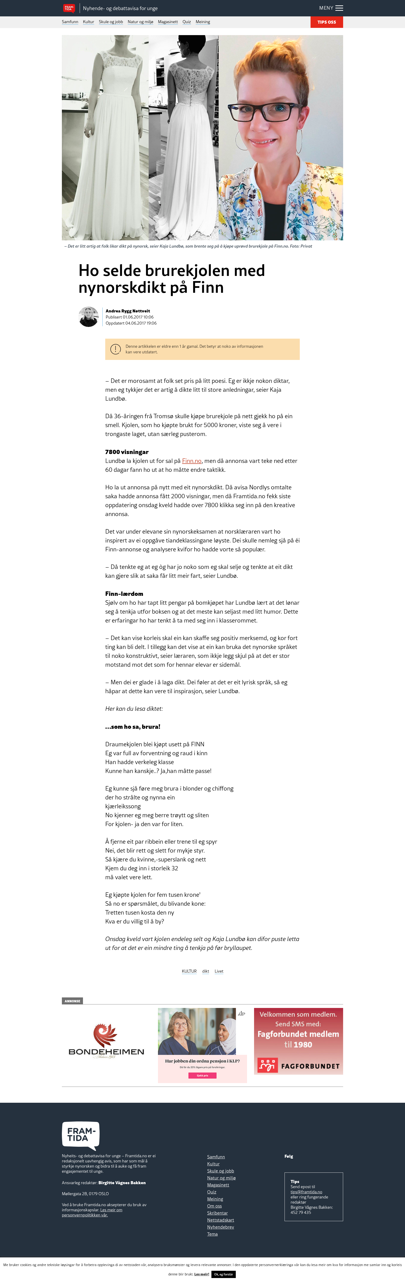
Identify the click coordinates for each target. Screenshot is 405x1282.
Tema (212, 1234)
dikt (205, 971)
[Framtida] (71, 8)
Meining (203, 22)
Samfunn (70, 22)
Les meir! (201, 1273)
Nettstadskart (220, 1220)
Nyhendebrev (220, 1227)
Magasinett (168, 22)
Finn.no (192, 461)
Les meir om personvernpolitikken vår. (92, 1212)
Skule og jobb (111, 22)
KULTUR (189, 971)
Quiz (187, 22)
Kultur (88, 22)
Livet (219, 971)
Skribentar (217, 1213)
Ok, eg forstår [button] (223, 1274)
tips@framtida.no (306, 1192)
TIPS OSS (327, 21)
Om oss (214, 1206)
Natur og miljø (140, 22)
